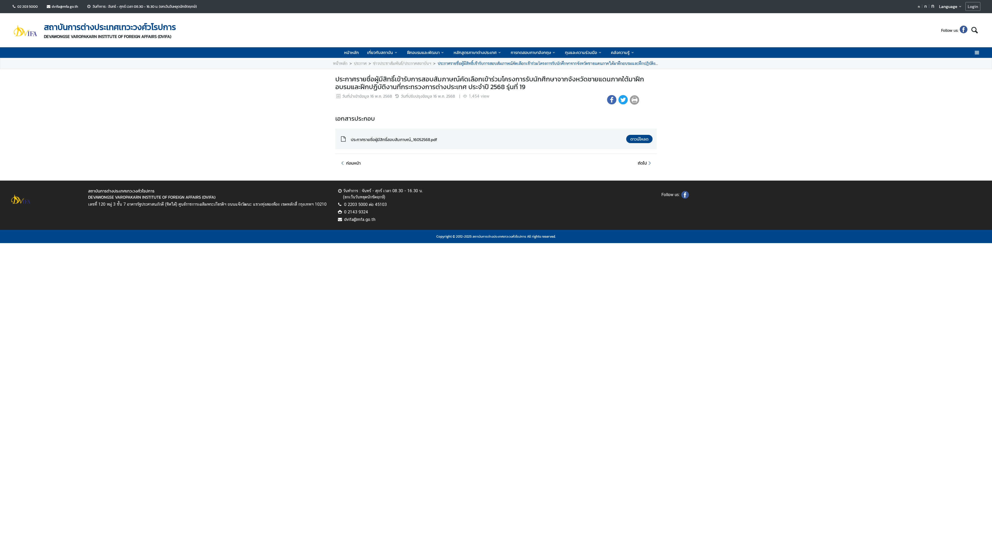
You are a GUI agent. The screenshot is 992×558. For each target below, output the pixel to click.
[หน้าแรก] (25, 30)
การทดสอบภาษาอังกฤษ (531, 52)
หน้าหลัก (351, 52)
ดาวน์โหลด (639, 139)
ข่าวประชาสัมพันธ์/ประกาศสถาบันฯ (402, 63)
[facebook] (963, 30)
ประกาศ (360, 63)
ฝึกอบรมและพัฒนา (423, 52)
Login (973, 6)
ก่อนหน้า (353, 163)
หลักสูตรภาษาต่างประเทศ (475, 52)
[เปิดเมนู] (976, 52)
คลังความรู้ (620, 52)
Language (948, 6)
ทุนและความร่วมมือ (581, 52)
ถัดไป (642, 163)
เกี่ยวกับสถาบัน (380, 52)
